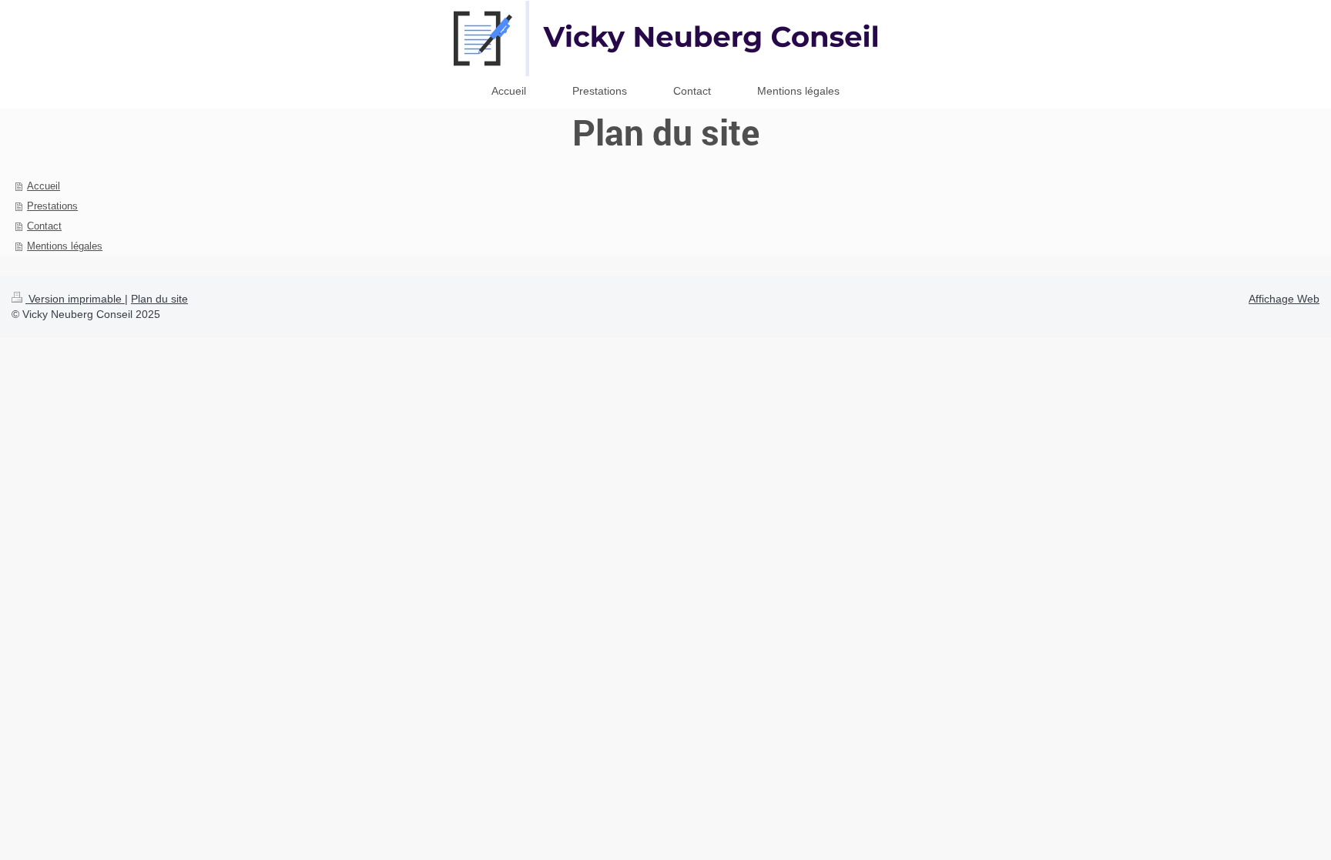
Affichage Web (1284, 299)
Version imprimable (75, 299)
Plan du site (159, 299)
